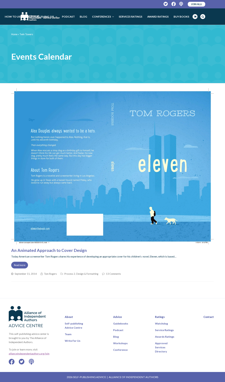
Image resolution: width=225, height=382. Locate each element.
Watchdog (161, 323)
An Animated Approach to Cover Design (49, 250)
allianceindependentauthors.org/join (29, 353)
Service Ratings (164, 330)
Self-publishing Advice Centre (74, 325)
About (69, 316)
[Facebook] (173, 4)
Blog (116, 336)
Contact (208, 316)
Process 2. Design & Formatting (81, 273)
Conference (120, 349)
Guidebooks (120, 323)
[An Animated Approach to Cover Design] (112, 242)
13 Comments (113, 273)
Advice (117, 316)
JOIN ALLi (196, 4)
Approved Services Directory (161, 347)
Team (68, 334)
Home (14, 34)
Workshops (120, 343)
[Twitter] (166, 4)
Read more (19, 265)
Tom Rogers (50, 273)
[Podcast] (181, 4)
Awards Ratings (164, 336)
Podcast (118, 330)
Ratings (160, 316)
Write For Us (72, 340)
